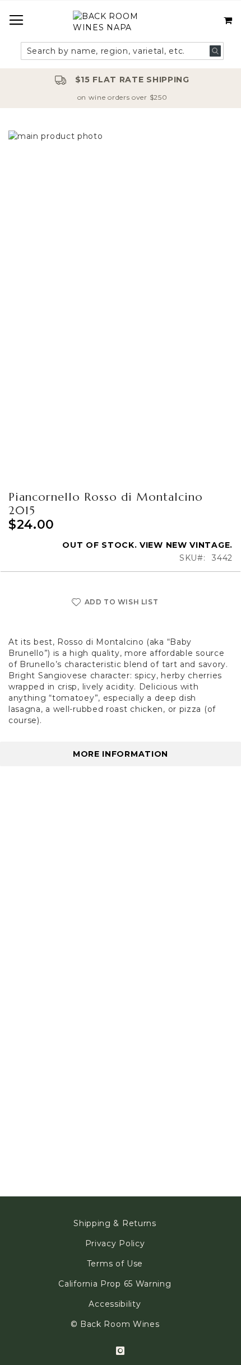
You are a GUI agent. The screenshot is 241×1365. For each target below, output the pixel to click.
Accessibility (115, 1304)
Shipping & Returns (114, 1223)
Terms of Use (115, 1264)
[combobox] (122, 51)
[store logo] (120, 23)
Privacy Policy (115, 1243)
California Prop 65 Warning (114, 1284)
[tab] (120, 754)
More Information (120, 754)
